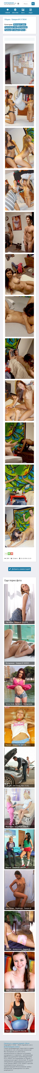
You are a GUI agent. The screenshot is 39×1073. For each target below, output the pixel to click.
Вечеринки (23, 27)
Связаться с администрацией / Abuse (16, 1043)
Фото (23, 13)
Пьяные (8, 30)
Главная (7, 13)
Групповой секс (11, 27)
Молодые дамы (20, 24)
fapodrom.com (10, 3)
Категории (15, 13)
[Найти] (33, 3)
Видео (31, 13)
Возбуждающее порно (11, 1046)
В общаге (15, 30)
